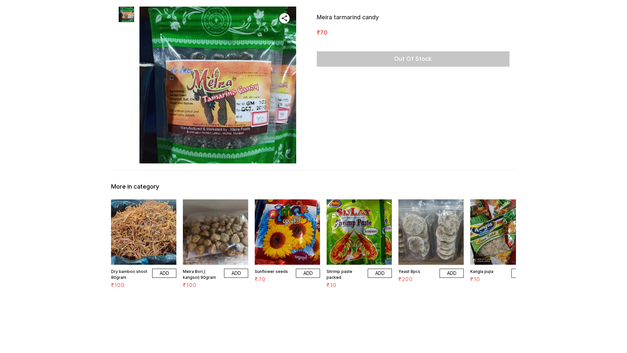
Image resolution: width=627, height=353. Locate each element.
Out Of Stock (413, 58)
